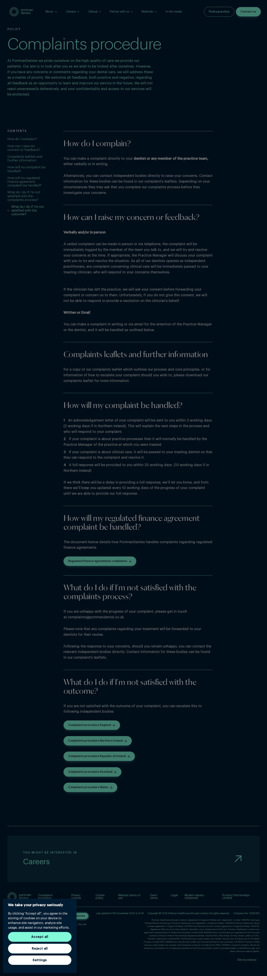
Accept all (39, 936)
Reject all (40, 948)
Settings (40, 960)
